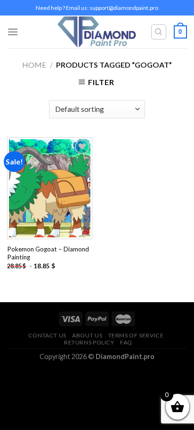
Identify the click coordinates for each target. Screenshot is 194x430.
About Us (87, 335)
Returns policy (89, 342)
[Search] (159, 31)
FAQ (126, 342)
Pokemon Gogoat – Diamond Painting (48, 253)
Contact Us (47, 335)
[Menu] (12, 31)
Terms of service (136, 335)
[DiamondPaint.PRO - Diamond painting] (97, 32)
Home (34, 64)
